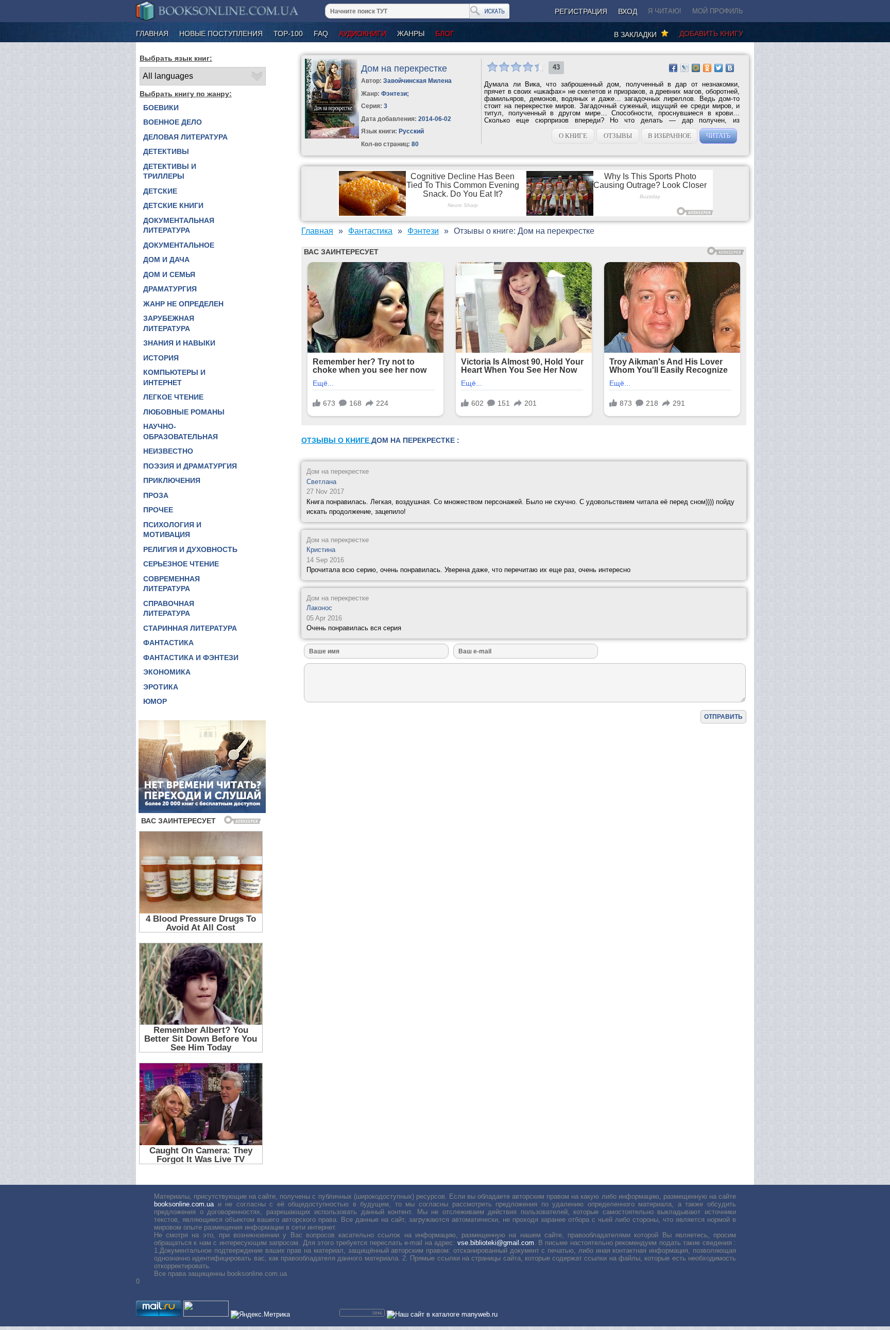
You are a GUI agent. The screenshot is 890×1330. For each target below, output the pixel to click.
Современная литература (171, 584)
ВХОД (627, 11)
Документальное (178, 245)
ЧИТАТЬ (718, 136)
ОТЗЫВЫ (618, 136)
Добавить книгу (711, 33)
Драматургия (170, 289)
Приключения (171, 480)
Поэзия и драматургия (190, 466)
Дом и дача (166, 259)
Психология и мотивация (172, 530)
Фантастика (168, 642)
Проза (155, 495)
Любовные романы (184, 412)
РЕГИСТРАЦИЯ (581, 11)
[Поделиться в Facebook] (673, 68)
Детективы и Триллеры (169, 171)
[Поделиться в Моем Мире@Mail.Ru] (696, 68)
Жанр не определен (183, 304)
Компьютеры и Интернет (174, 377)
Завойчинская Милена (417, 80)
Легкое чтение (173, 397)
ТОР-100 (288, 33)
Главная (152, 33)
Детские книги (173, 205)
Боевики (161, 107)
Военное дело (172, 122)
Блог (444, 33)
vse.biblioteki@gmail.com (495, 1243)
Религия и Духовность (190, 549)
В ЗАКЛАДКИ (637, 34)
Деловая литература (185, 137)
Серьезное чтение (181, 564)
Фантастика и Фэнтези (190, 657)
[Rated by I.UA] (206, 1314)
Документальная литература (178, 225)
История (161, 358)
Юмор (155, 701)
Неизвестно (168, 451)
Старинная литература (190, 628)
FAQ (321, 33)
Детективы (166, 151)
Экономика (167, 672)
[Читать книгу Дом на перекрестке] (332, 136)
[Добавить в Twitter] (718, 68)
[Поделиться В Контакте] (730, 68)
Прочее (158, 510)
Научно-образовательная (180, 431)
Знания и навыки (179, 343)
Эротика (160, 687)
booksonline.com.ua (184, 1204)
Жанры (410, 33)
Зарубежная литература (168, 323)
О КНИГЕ (573, 136)
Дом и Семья (169, 274)
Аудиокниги (362, 33)
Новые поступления (221, 33)
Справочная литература (168, 608)
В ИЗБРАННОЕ (669, 136)
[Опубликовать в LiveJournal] (684, 68)
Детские (160, 191)
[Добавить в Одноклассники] (707, 68)
